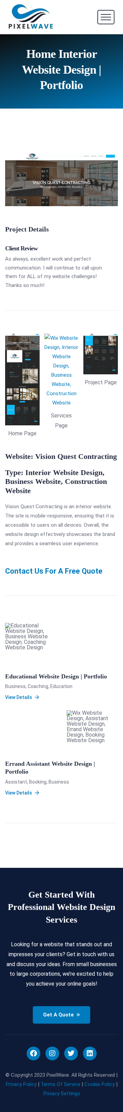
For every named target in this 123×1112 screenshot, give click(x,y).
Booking (37, 781)
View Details (18, 697)
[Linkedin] (90, 1053)
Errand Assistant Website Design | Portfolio (50, 767)
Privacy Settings (61, 1093)
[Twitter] (71, 1053)
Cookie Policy (99, 1084)
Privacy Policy (21, 1084)
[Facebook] (33, 1053)
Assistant (16, 781)
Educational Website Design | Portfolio (56, 676)
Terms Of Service (60, 1084)
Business (15, 686)
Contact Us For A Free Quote (53, 571)
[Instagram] (52, 1053)
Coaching (38, 686)
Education (61, 686)
